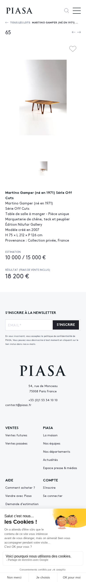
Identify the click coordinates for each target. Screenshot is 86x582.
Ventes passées (16, 443)
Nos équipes (51, 443)
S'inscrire (49, 487)
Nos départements (56, 451)
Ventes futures (16, 435)
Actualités (50, 459)
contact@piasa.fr (18, 405)
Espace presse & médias (60, 468)
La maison (50, 435)
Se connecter (52, 495)
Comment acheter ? (20, 487)
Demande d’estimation (22, 504)
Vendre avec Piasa (18, 495)
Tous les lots (20, 22)
